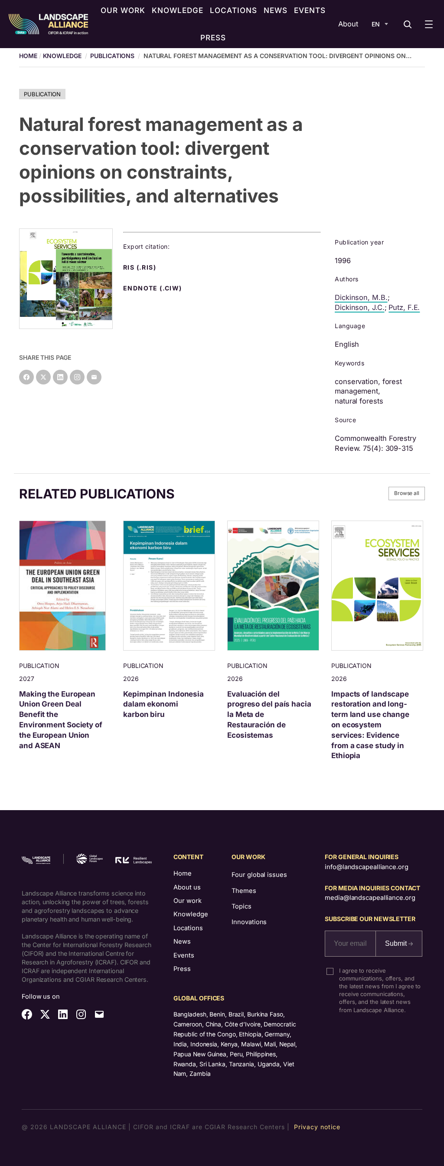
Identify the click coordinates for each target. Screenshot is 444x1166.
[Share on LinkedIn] (60, 377)
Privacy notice (317, 1126)
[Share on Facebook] (26, 377)
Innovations (249, 922)
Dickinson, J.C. (360, 307)
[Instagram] (77, 377)
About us (187, 887)
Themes (244, 891)
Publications (112, 55)
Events (183, 955)
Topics (241, 906)
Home (182, 873)
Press (182, 969)
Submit (396, 943)
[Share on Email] (94, 377)
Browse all (406, 493)
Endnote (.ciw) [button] (153, 288)
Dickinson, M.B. (361, 297)
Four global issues (259, 875)
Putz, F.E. (404, 307)
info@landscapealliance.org (366, 867)
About (348, 24)
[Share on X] (43, 377)
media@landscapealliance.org (370, 898)
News (182, 941)
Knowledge (62, 55)
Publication (42, 94)
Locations (188, 928)
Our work (187, 901)
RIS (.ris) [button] (140, 267)
